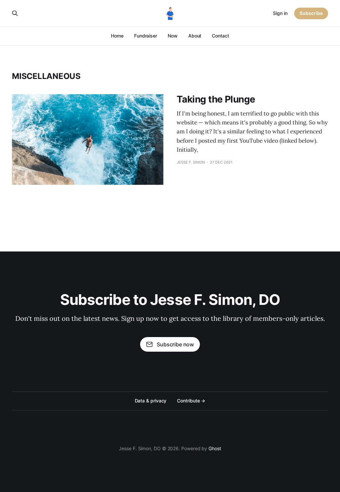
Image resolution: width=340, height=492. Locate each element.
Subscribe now (175, 344)
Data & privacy (151, 400)
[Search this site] (15, 13)
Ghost (215, 448)
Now (173, 35)
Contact (220, 35)
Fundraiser (145, 35)
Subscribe (311, 13)
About (195, 35)
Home (117, 35)
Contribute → (191, 400)
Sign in (280, 13)
